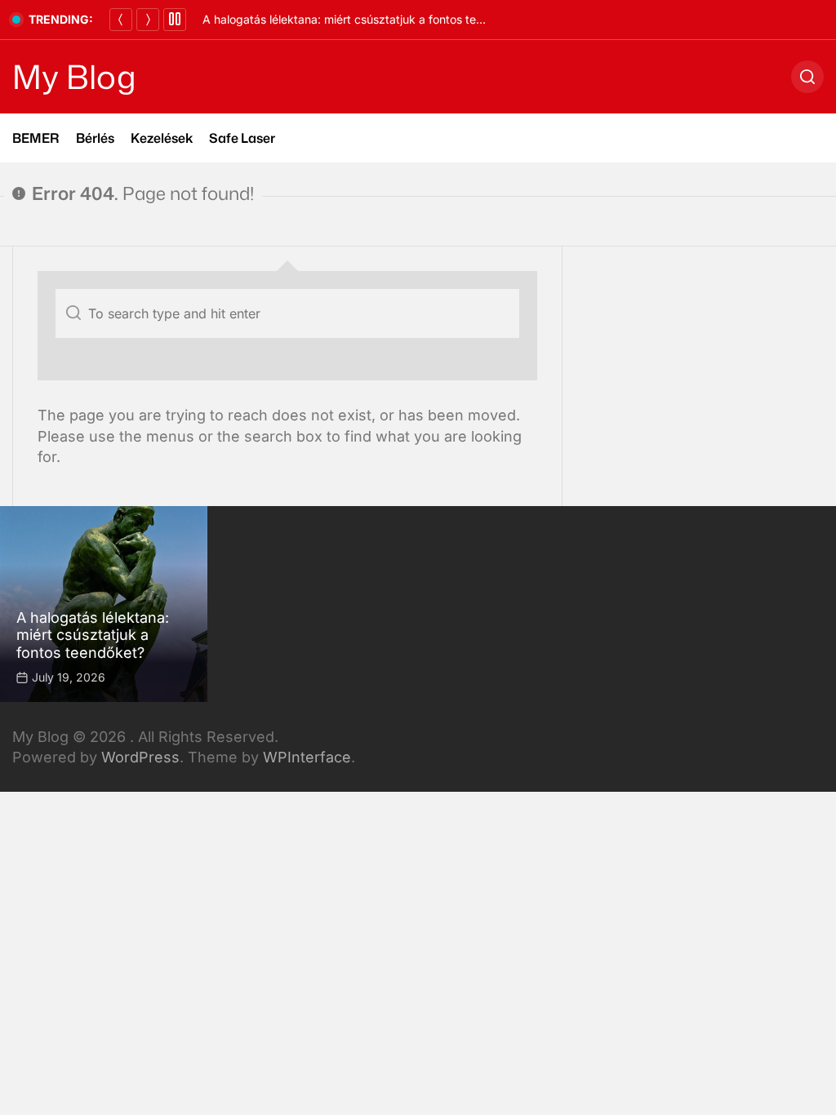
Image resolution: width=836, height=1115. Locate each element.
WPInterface (307, 757)
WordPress (140, 757)
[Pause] (174, 19)
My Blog (74, 77)
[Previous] (120, 19)
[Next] (147, 19)
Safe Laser (242, 138)
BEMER (36, 138)
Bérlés (95, 138)
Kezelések (162, 138)
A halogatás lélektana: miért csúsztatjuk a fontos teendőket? (364, 19)
